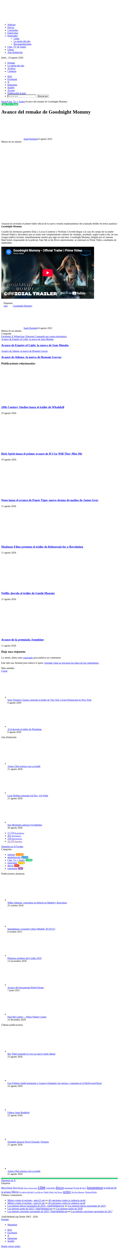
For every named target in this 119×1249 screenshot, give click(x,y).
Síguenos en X (8, 1180)
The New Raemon (77, 1192)
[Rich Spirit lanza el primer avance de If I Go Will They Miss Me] (31, 447)
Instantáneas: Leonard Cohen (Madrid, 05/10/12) (31, 929)
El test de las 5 (79, 1188)
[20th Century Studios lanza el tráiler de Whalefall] (31, 401)
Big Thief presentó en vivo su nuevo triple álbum (31, 1054)
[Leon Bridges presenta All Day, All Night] (24, 793)
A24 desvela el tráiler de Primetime (24, 729)
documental (68, 1188)
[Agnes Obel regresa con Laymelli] (24, 763)
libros (15, 1191)
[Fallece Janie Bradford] (24, 1109)
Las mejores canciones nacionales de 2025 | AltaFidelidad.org (37, 1211)
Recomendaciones (22, 44)
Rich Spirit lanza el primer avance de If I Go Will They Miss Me (41, 453)
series (67, 1192)
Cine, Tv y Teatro (16, 101)
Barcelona (6, 1187)
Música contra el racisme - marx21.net (26, 1203)
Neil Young (58, 1192)
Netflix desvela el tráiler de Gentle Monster (28, 593)
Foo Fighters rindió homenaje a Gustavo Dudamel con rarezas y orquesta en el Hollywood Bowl (54, 1083)
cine (6, 306)
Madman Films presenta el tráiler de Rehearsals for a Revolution (42, 546)
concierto (50, 1188)
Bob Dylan (18, 1188)
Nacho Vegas (48, 1192)
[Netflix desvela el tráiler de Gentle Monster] (31, 587)
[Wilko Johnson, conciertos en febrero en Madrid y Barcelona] (24, 900)
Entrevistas (12, 33)
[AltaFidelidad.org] (39, 19)
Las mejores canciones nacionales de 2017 (91, 1211)
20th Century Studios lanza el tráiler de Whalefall (32, 407)
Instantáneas (95, 1187)
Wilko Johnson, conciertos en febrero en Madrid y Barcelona (37, 902)
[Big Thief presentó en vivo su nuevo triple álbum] (24, 1051)
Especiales (12, 35)
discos (10, 865)
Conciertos (12, 30)
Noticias (11, 24)
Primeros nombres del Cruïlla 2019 (24, 958)
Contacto (11, 71)
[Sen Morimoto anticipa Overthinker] (24, 822)
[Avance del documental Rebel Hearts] (24, 984)
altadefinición (14, 857)
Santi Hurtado (30, 139)
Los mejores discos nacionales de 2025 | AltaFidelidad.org (35, 1206)
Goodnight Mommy (22, 306)
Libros (10, 49)
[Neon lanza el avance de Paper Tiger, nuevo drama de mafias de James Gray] (31, 494)
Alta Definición (15, 52)
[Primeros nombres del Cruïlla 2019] (24, 955)
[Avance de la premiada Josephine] (31, 633)
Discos (10, 27)
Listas (16, 38)
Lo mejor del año (22, 41)
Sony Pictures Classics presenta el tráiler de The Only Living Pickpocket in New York (49, 700)
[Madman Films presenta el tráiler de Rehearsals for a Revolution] (31, 540)
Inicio (4, 101)
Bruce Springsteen (30, 1188)
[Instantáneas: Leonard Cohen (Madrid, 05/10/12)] (24, 926)
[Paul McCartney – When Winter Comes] (24, 1014)
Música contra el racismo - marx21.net (26, 1200)
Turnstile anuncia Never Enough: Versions (28, 1142)
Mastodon (12, 1224)
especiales (12, 863)
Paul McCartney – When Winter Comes (26, 1017)
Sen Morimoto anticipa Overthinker (24, 825)
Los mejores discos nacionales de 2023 (87, 1206)
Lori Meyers (38, 1192)
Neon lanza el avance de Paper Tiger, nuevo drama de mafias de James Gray (50, 500)
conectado (28, 657)
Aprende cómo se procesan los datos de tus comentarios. (71, 663)
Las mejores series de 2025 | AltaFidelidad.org (30, 1208)
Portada (11, 63)
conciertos (12, 868)
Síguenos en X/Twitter (12, 846)
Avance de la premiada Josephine (22, 639)
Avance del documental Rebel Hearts (25, 987)
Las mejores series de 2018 (69, 1208)
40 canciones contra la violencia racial (66, 1200)
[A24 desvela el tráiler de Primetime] (24, 726)
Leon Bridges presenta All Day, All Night (27, 795)
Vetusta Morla (91, 1192)
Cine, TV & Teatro (16, 47)
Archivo (11, 68)
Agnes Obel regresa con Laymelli (23, 766)
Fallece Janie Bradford (18, 1112)
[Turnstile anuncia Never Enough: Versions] (24, 1139)
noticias (11, 854)
